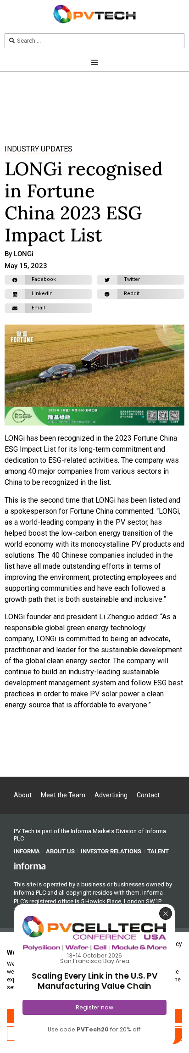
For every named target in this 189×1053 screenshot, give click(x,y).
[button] (48, 280)
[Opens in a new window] (30, 865)
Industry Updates (38, 149)
